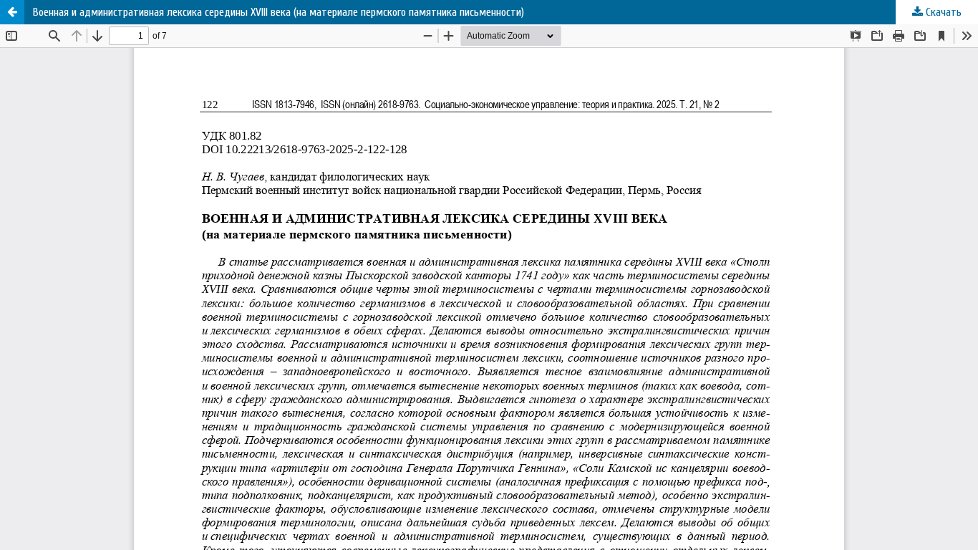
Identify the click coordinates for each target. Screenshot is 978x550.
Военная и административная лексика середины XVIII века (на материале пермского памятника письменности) (278, 12)
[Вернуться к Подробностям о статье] (12, 12)
